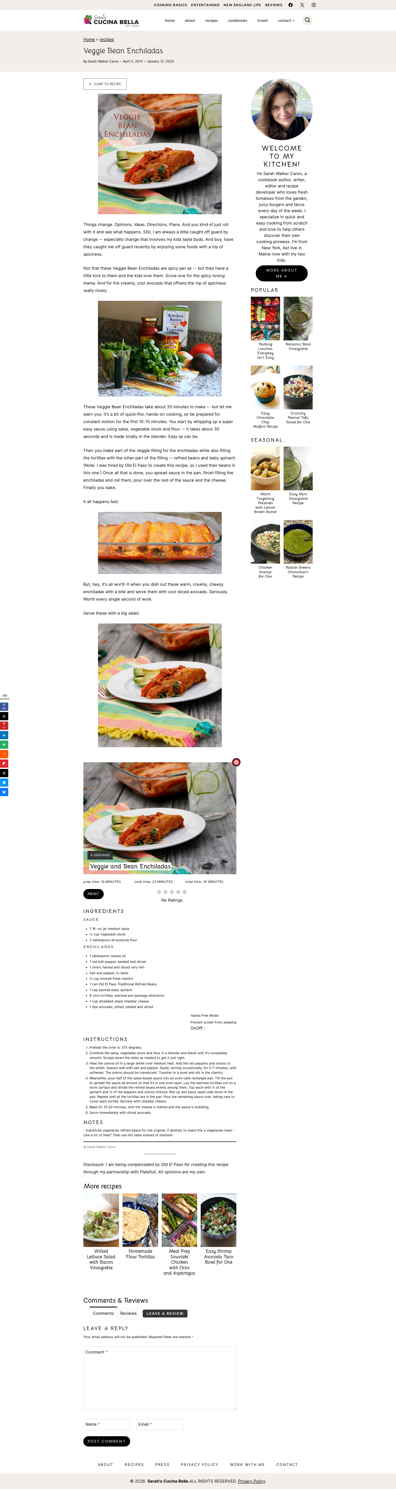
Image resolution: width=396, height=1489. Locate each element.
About (190, 20)
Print (93, 894)
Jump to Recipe (107, 84)
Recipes (211, 20)
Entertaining (205, 5)
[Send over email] (4, 744)
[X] (302, 5)
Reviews (273, 5)
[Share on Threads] (4, 773)
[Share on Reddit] (4, 754)
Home (170, 20)
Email (145, 1424)
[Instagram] (314, 5)
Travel (262, 20)
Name (92, 1424)
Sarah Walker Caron (103, 61)
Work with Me (247, 1464)
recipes (107, 39)
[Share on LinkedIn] (4, 735)
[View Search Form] (307, 20)
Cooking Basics (170, 5)
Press (162, 1464)
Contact (287, 1464)
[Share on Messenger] (4, 782)
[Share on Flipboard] (4, 763)
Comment (96, 1352)
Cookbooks (237, 20)
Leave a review (165, 1313)
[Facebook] (290, 5)
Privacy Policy (200, 1464)
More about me (281, 273)
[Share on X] (4, 716)
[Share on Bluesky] (4, 792)
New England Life (242, 5)
